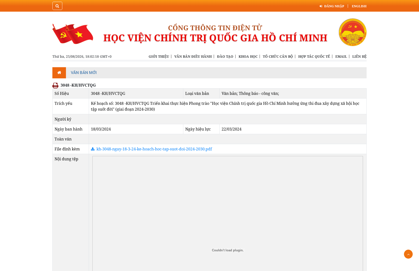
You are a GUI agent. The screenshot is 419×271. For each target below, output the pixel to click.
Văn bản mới (84, 72)
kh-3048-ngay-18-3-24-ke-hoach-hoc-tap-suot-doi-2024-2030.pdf (154, 149)
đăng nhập (334, 6)
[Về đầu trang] (408, 254)
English (359, 6)
